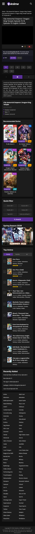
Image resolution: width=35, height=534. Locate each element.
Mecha (21, 456)
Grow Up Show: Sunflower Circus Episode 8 (15, 375)
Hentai (5, 434)
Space (5, 497)
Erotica (5, 422)
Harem (21, 431)
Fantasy (15, 263)
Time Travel (22, 509)
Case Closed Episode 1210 (10, 388)
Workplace (22, 518)
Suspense (6, 506)
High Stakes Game (24, 434)
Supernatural (22, 319)
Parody (21, 469)
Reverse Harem (23, 478)
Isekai (14, 297)
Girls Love (6, 428)
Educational (22, 419)
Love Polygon (7, 450)
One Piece (16, 259)
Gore (20, 428)
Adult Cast (22, 394)
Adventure (25, 261)
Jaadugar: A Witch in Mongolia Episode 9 (14, 385)
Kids (20, 447)
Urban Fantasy (7, 512)
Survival (21, 503)
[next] (29, 77)
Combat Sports (7, 410)
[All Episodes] (18, 77)
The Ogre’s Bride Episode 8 (11, 381)
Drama (26, 306)
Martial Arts (21, 284)
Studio (9, 210)
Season (24, 205)
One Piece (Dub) (18, 270)
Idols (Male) (22, 441)
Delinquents (22, 413)
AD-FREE (13, 57)
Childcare (21, 406)
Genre (9, 205)
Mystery (21, 462)
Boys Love (22, 403)
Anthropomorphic (8, 400)
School (21, 484)
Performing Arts (8, 472)
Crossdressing (7, 413)
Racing (21, 475)
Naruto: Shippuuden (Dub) (21, 280)
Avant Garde (22, 400)
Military (21, 459)
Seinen (21, 487)
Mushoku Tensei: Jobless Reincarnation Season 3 (21, 303)
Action (19, 261)
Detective (6, 416)
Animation (22, 397)
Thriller (5, 509)
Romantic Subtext (24, 481)
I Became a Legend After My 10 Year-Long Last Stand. (21, 359)
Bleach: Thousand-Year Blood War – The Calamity (21, 314)
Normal (19, 57)
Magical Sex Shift (8, 453)
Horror (21, 438)
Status (24, 210)
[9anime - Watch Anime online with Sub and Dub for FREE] (13, 5)
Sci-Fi (5, 487)
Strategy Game (7, 500)
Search (18, 219)
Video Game (6, 515)
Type (9, 214)
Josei (4, 447)
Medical (5, 459)
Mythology (6, 465)
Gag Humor (6, 425)
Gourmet (5, 431)
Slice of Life (22, 493)
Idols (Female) (7, 441)
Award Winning (7, 403)
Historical (6, 438)
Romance (6, 481)
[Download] (30, 47)
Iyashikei (21, 444)
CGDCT (5, 406)
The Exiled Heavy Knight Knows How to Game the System (21, 337)
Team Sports (22, 506)
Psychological (7, 475)
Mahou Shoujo (23, 453)
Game (20, 425)
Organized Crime (23, 465)
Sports (21, 497)
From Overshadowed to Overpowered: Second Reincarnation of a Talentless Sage (20, 326)
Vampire (21, 512)
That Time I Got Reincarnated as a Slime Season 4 (21, 292)
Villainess (21, 515)
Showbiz (5, 493)
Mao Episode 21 (7, 378)
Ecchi (14, 308)
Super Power (22, 500)
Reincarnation (20, 297)
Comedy (24, 295)
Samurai (5, 484)
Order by (24, 214)
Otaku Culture (7, 469)
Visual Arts (6, 518)
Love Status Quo (23, 450)
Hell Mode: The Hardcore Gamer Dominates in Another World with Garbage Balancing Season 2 (22, 348)
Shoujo (5, 490)
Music (5, 462)
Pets (20, 472)
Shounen (20, 263)
